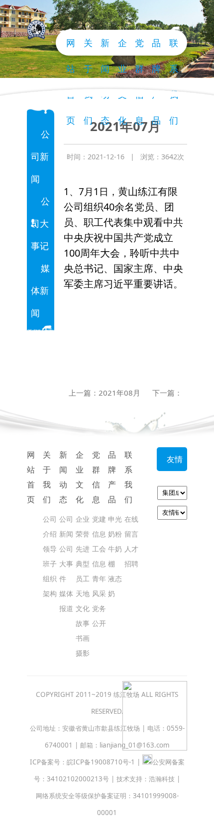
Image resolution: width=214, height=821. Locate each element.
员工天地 (83, 586)
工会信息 (99, 556)
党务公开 (99, 616)
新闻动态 (63, 477)
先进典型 (83, 556)
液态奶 (115, 586)
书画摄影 (83, 645)
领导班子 (50, 556)
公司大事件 (66, 563)
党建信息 (99, 526)
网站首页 (70, 46)
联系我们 (128, 477)
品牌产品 (156, 46)
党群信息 (96, 477)
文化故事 (83, 616)
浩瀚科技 (162, 778)
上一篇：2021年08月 (104, 393)
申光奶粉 (115, 526)
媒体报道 (66, 601)
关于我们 (47, 477)
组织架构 (50, 586)
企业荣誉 (83, 526)
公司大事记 (40, 223)
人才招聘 (131, 556)
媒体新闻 (40, 290)
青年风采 (99, 586)
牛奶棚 (115, 556)
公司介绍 (50, 526)
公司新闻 (40, 156)
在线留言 (131, 526)
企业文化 (80, 477)
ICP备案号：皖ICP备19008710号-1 (82, 761)
